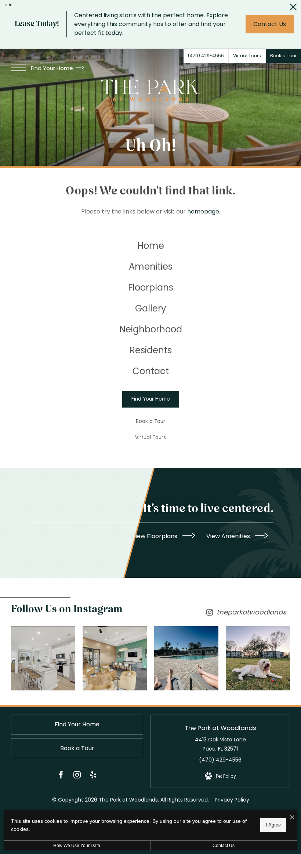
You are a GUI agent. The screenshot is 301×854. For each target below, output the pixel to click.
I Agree (273, 825)
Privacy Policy (232, 799)
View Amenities (228, 536)
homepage (203, 211)
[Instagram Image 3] (186, 658)
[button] (6, 5)
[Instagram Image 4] (258, 658)
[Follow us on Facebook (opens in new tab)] (61, 776)
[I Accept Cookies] (292, 818)
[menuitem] (150, 246)
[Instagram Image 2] (115, 658)
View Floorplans (155, 536)
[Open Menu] (18, 68)
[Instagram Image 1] (43, 658)
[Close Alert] (293, 9)
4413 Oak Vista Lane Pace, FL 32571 (220, 744)
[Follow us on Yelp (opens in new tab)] (93, 776)
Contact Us (224, 845)
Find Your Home (53, 68)
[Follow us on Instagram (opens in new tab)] (77, 776)
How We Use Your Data (76, 845)
